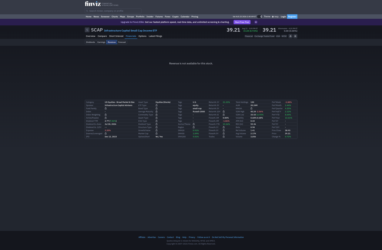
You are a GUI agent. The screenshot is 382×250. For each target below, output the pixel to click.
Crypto (175, 16)
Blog (178, 237)
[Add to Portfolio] (295, 36)
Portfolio (140, 16)
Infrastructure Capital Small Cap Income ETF (130, 30)
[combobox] (113, 11)
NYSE (284, 36)
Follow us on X (203, 237)
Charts (115, 16)
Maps (122, 16)
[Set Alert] (290, 36)
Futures (159, 16)
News (96, 16)
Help (276, 16)
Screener (105, 16)
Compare (102, 36)
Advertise (152, 237)
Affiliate (141, 237)
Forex (167, 16)
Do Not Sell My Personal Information (228, 237)
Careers (161, 237)
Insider (150, 16)
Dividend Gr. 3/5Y (93, 127)
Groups (130, 16)
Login (283, 16)
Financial (249, 36)
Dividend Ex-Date (93, 124)
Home (88, 16)
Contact (170, 237)
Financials (131, 36)
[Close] (256, 22)
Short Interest (116, 36)
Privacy (192, 237)
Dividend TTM (92, 121)
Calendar (185, 16)
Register (292, 16)
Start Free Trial (242, 22)
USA (278, 36)
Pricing (194, 16)
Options (142, 36)
